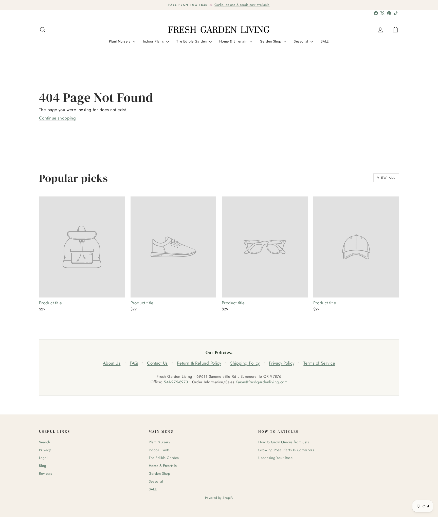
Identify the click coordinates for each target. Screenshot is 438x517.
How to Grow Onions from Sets (283, 442)
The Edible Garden (192, 41)
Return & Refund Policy (199, 363)
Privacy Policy (281, 363)
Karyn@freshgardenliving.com (261, 382)
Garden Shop (271, 41)
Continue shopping (57, 118)
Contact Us (157, 363)
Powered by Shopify (219, 497)
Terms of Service (319, 363)
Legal (43, 457)
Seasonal (301, 41)
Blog (42, 465)
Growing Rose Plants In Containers (286, 449)
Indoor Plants (154, 41)
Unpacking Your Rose (275, 457)
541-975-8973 (176, 382)
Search (44, 442)
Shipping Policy (245, 363)
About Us (111, 363)
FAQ (134, 363)
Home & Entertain (233, 41)
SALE (325, 41)
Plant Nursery (120, 41)
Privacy (45, 449)
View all (386, 177)
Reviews (45, 473)
